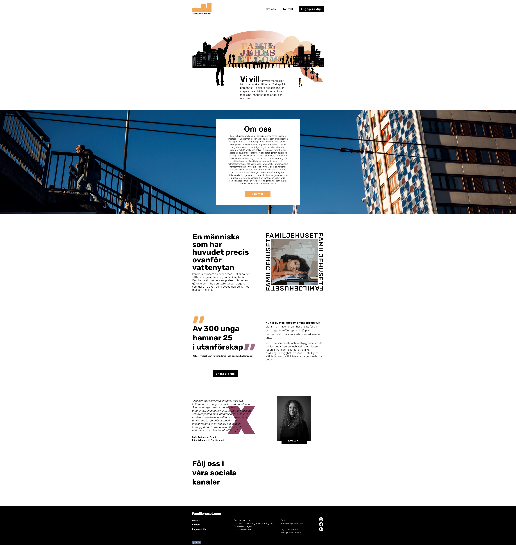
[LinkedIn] (321, 529)
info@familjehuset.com (292, 523)
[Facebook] (321, 524)
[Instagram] (321, 519)
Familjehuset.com (201, 13)
